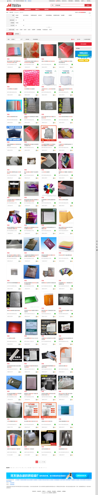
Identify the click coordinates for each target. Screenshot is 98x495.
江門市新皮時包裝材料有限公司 (12, 424)
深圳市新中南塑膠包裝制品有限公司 (12, 286)
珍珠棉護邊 (39, 29)
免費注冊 (29, 1)
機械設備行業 (28, 9)
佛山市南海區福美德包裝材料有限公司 (47, 452)
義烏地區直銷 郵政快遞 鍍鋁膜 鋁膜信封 (31, 200)
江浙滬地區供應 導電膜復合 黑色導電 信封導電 (31, 256)
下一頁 (43, 461)
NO (30, 467)
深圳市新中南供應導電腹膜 (13, 282)
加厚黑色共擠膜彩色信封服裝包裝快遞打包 (48, 394)
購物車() (59, 1)
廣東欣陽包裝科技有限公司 (47, 147)
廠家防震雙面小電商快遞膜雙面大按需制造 (48, 145)
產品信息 (10, 33)
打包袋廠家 (40, 480)
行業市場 (46, 9)
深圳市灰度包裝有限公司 (63, 230)
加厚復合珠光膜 (63, 366)
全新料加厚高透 (46, 449)
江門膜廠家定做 (12, 421)
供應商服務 (70, 1)
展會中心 (37, 9)
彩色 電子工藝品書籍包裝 (65, 255)
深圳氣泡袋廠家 (83, 480)
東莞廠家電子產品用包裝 (13, 310)
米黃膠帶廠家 (67, 480)
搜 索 (88, 5)
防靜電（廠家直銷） (29, 449)
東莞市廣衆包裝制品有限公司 (12, 92)
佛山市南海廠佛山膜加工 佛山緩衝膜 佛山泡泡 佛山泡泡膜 (14, 256)
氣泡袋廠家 (88, 480)
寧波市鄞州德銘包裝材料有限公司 (64, 313)
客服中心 (83, 1)
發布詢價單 (83, 44)
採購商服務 (77, 1)
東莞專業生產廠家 (63, 199)
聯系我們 (39, 491)
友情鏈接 (64, 491)
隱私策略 (54, 491)
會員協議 (59, 491)
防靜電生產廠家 (12, 89)
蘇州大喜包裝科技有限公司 (64, 452)
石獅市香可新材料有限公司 (12, 369)
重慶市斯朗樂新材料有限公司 (64, 341)
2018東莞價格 (11, 338)
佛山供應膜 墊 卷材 (31, 421)
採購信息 (18, 9)
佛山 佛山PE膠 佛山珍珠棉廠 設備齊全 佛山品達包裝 (65, 394)
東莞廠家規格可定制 (12, 116)
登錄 (25, 1)
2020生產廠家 (46, 172)
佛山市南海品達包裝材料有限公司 (47, 119)
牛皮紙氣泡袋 (45, 29)
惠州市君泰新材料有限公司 (47, 286)
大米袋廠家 (17, 480)
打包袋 (50, 29)
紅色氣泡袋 (12, 482)
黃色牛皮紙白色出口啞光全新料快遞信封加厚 (66, 228)
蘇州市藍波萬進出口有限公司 (12, 64)
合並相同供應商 (87, 39)
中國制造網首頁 (52, 1)
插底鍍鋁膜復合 (63, 449)
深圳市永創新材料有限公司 (29, 313)
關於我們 (34, 491)
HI (22, 467)
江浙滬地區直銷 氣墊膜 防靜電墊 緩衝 (31, 62)
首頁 (10, 9)
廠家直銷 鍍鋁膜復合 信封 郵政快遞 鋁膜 (14, 228)
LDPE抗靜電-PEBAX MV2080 (31, 338)
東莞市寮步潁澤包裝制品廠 (29, 92)
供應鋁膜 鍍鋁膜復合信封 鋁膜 (31, 228)
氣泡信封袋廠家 (30, 480)
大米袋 (17, 29)
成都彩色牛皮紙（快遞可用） (14, 449)
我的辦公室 (64, 1)
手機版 (9, 1)
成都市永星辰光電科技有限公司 (12, 452)
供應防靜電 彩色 (48, 61)
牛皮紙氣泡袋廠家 (23, 480)
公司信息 (17, 33)
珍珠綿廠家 (35, 480)
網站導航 (88, 1)
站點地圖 (49, 491)
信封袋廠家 (51, 480)
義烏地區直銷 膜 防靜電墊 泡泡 (13, 62)
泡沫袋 (29, 29)
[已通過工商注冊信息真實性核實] (20, 64)
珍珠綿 (21, 29)
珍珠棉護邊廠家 (57, 480)
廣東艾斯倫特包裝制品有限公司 (64, 369)
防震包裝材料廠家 (45, 480)
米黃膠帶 (33, 29)
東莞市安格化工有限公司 (29, 341)
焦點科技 (50, 492)
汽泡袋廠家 (73, 480)
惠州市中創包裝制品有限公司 (64, 424)
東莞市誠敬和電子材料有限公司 (64, 64)
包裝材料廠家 (62, 480)
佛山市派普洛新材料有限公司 (47, 341)
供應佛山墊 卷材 (47, 421)
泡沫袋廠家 (77, 480)
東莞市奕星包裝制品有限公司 (47, 64)
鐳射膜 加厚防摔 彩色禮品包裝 (49, 282)
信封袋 (25, 29)
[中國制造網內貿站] (13, 5)
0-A (11, 467)
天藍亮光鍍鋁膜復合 (64, 421)
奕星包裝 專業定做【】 (66, 116)
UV (39, 467)
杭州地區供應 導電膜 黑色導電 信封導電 (14, 394)
